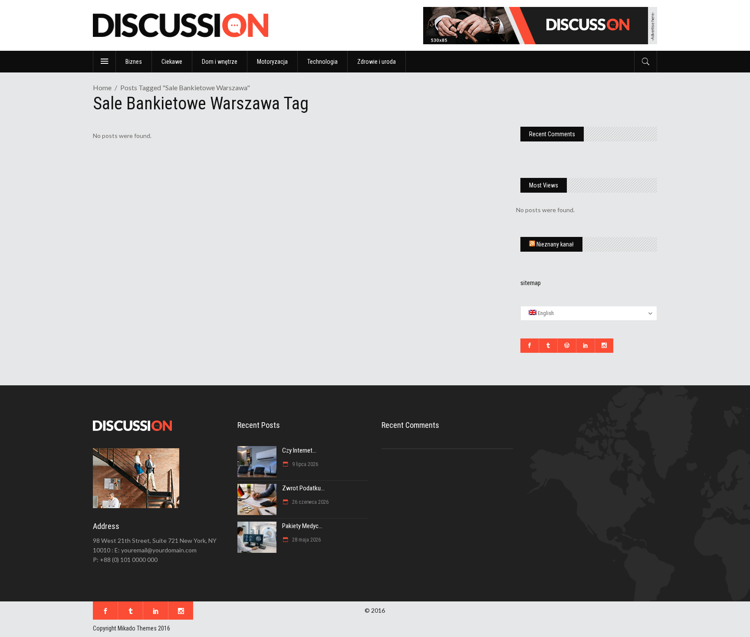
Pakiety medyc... (302, 526)
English (545, 313)
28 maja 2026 (306, 540)
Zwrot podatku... (303, 488)
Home (102, 87)
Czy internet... (299, 450)
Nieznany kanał (555, 244)
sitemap (530, 283)
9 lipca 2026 (304, 464)
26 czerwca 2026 (310, 502)
